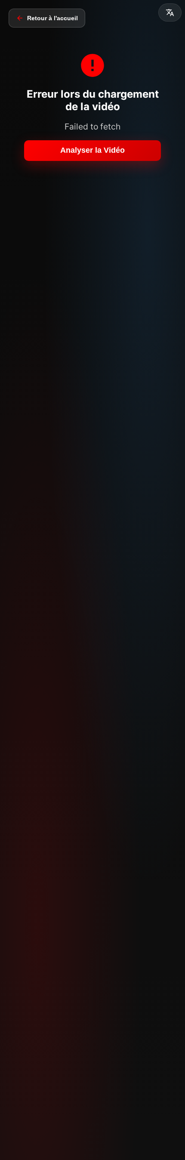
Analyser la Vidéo (92, 150)
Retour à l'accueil (52, 18)
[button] (170, 12)
